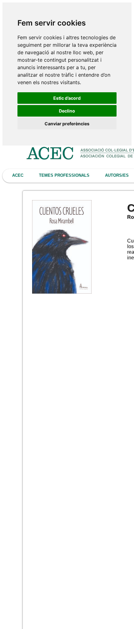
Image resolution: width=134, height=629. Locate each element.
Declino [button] (67, 110)
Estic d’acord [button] (67, 98)
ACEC (17, 175)
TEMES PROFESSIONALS (64, 175)
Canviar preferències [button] (67, 123)
